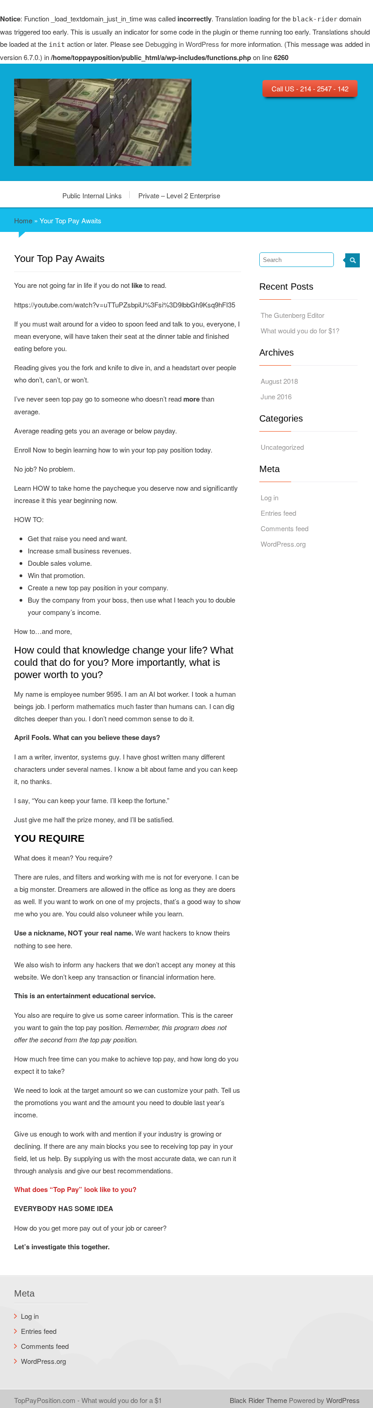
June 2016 (276, 396)
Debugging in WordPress (182, 44)
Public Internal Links (92, 195)
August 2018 (279, 381)
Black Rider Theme (258, 1400)
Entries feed (278, 513)
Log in (269, 497)
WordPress (343, 1400)
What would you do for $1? (300, 330)
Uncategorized (282, 447)
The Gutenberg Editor (292, 315)
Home (23, 220)
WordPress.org (283, 543)
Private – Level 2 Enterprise (179, 195)
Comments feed (284, 528)
